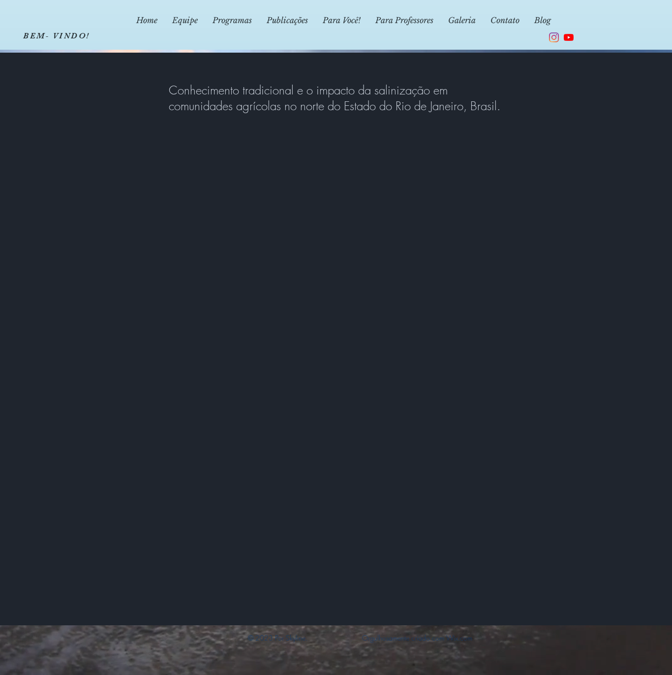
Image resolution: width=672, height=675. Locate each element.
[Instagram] (554, 37)
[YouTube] (569, 37)
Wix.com (459, 638)
